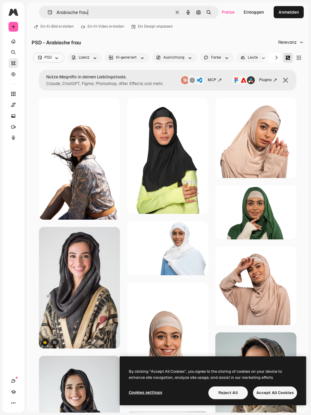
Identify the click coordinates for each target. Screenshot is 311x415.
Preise (228, 12)
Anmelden (289, 12)
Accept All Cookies (275, 392)
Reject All (228, 392)
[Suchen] (13, 52)
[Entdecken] (13, 74)
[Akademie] (13, 392)
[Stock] (13, 63)
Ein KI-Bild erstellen (57, 26)
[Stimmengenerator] (13, 137)
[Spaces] (13, 105)
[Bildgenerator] (13, 116)
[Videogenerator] (13, 127)
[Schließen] (285, 80)
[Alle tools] (13, 94)
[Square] (299, 58)
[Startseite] (13, 41)
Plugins (265, 79)
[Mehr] (13, 403)
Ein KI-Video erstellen (105, 26)
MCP (212, 79)
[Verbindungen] (13, 381)
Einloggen (254, 12)
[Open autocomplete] (47, 12)
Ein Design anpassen (155, 26)
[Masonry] (288, 58)
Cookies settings (145, 392)
